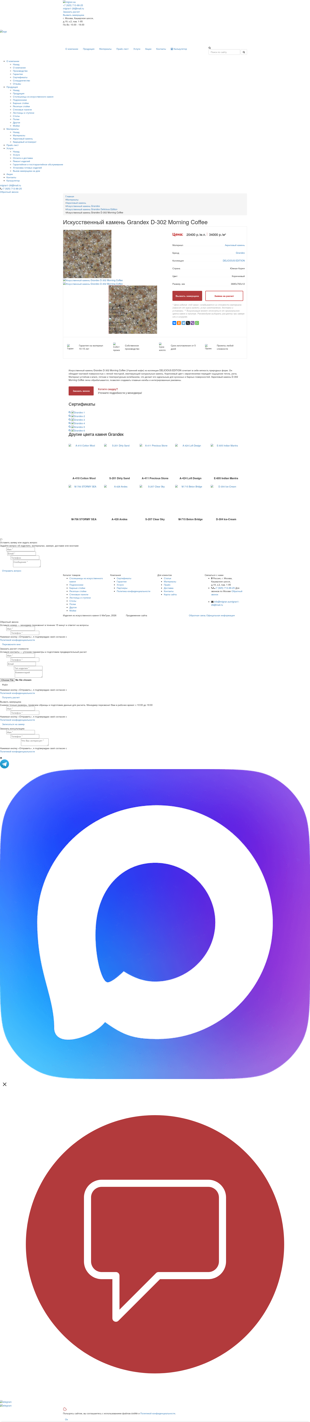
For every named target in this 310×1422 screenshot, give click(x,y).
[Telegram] (183, 323)
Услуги (136, 48)
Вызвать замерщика (73, 14)
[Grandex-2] (77, 415)
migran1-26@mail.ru (73, 8)
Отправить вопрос (11, 570)
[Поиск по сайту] (244, 52)
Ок (66, 1419)
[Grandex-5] (77, 426)
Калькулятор (180, 48)
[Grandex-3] (77, 419)
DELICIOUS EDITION (234, 260)
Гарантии (122, 581)
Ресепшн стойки (77, 591)
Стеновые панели (78, 594)
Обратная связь (197, 615)
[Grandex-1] (77, 412)
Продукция (88, 48)
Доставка (168, 587)
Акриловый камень (235, 245)
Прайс (167, 584)
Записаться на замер (13, 724)
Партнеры (122, 587)
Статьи (167, 578)
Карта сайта (170, 594)
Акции (148, 48)
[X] (188, 323)
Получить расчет (11, 697)
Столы (72, 600)
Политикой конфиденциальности (17, 639)
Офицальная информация (220, 615)
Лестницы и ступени (80, 597)
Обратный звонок (9, 191)
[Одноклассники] (179, 323)
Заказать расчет (71, 11)
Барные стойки (77, 587)
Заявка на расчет (224, 295)
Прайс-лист (122, 48)
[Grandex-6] (77, 430)
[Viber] (192, 323)
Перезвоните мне (11, 644)
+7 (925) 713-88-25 (73, 5)
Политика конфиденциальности (133, 591)
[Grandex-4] (77, 423)
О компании (71, 48)
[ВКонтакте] (174, 323)
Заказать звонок (81, 390)
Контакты (161, 48)
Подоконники (76, 584)
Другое (73, 607)
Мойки (72, 610)
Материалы (105, 48)
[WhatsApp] (197, 323)
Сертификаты (124, 578)
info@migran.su (222, 601)
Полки (72, 604)
